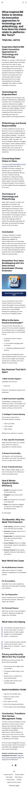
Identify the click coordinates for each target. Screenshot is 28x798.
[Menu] (25, 2)
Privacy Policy (11, 779)
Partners (19, 779)
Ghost (17, 785)
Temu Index (9, 777)
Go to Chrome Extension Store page (14, 293)
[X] (12, 765)
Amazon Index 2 (8, 774)
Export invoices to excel (14, 782)
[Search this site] (23, 2)
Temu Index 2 (18, 777)
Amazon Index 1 (19, 774)
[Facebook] (15, 765)
